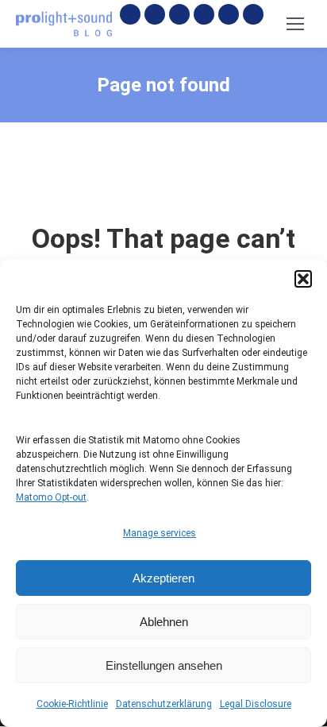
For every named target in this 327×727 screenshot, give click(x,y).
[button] (303, 279)
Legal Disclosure (255, 704)
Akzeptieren (163, 578)
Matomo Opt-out (51, 497)
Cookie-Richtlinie (72, 704)
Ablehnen (164, 621)
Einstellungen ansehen (164, 665)
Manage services (159, 533)
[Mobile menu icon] (295, 24)
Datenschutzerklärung (164, 704)
